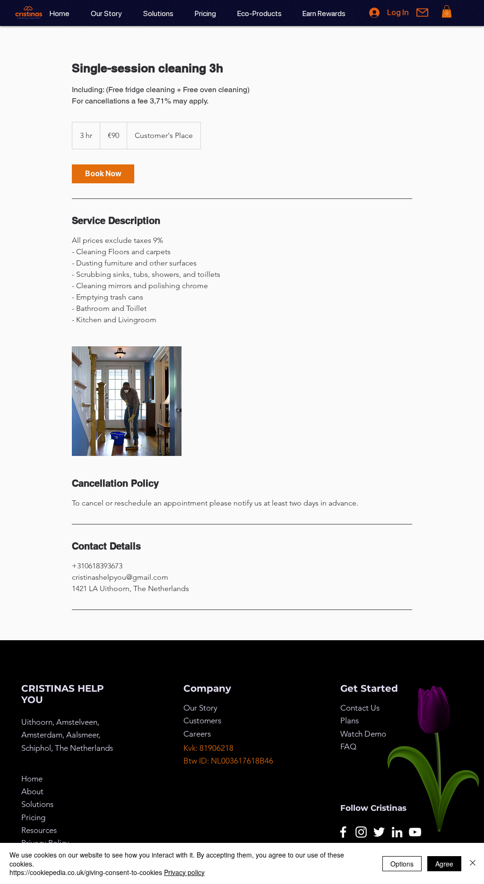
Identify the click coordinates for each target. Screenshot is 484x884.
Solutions (37, 804)
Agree (444, 863)
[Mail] (422, 12)
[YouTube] (415, 832)
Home (32, 778)
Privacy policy (184, 872)
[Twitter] (379, 832)
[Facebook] (343, 832)
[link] (103, 173)
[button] (446, 11)
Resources (39, 830)
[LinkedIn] (397, 832)
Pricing (33, 817)
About (32, 791)
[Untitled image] (127, 401)
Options (402, 863)
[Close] (472, 863)
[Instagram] (361, 832)
